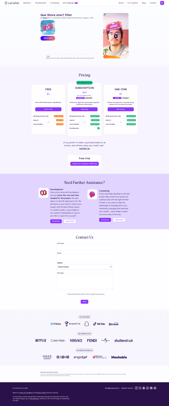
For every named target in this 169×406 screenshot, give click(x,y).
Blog (144, 3)
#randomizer (86, 58)
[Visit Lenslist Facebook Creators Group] (155, 388)
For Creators (133, 3)
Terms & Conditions (26, 393)
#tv (93, 58)
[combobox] (84, 267)
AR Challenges (68, 3)
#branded (60, 58)
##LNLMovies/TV (51, 58)
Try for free (48, 109)
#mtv (74, 58)
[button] (111, 266)
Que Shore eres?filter (56, 15)
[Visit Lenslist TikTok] (147, 388)
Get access (121, 109)
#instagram (68, 58)
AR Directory (34, 399)
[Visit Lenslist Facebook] (140, 388)
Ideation (26, 3)
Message (60, 273)
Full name (60, 243)
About (121, 3)
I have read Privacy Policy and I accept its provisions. (86, 294)
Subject (60, 263)
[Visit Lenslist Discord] (151, 388)
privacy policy (127, 388)
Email (59, 253)
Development (40, 3)
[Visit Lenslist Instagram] (136, 388)
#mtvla (79, 58)
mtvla (45, 18)
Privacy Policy (41, 393)
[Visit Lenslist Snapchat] (143, 388)
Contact (153, 3)
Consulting (54, 3)
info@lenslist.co (112, 388)
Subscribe (84, 109)
